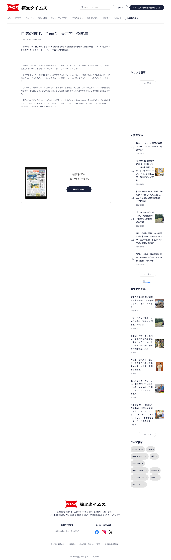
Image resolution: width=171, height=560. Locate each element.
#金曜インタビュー (139, 456)
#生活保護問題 (138, 463)
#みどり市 (155, 477)
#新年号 (154, 456)
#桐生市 (150, 449)
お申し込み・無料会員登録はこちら (147, 7)
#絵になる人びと (138, 484)
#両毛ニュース (137, 449)
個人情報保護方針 (57, 544)
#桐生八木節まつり (139, 470)
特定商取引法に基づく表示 (90, 544)
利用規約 (71, 544)
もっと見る (147, 83)
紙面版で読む (79, 189)
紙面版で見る (132, 17)
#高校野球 (155, 470)
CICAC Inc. (98, 557)
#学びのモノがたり (139, 477)
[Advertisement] (66, 135)
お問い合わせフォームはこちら (67, 531)
